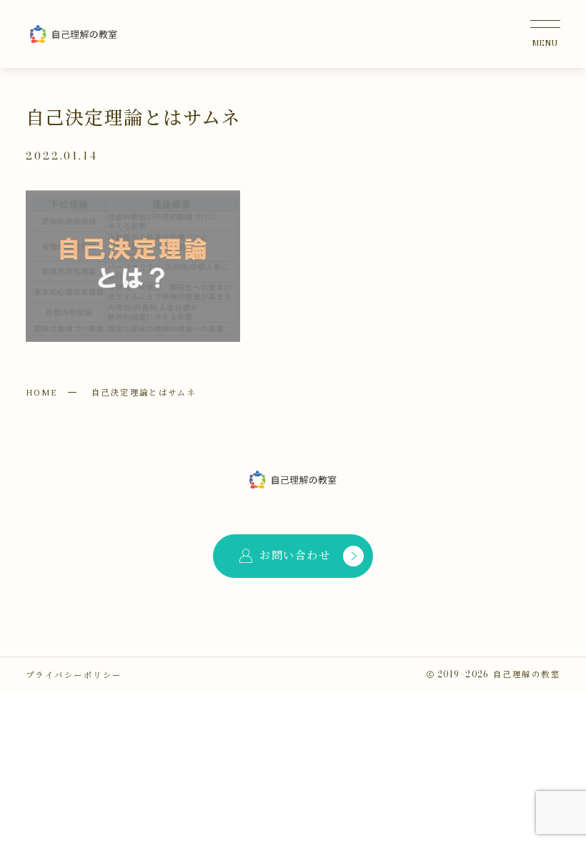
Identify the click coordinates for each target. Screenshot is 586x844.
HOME (41, 392)
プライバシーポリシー (73, 674)
